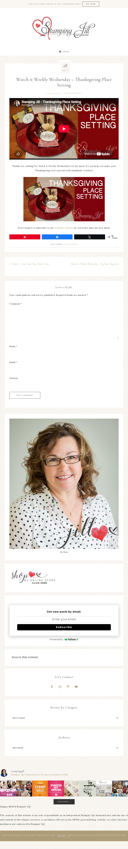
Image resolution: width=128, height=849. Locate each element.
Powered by (56, 639)
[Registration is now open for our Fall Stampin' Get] (104, 789)
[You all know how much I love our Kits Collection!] (72, 789)
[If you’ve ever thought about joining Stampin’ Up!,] (8, 789)
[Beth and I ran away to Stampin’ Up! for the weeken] (24, 789)
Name (13, 346)
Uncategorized (70, 244)
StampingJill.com (64, 28)
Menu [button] (66, 52)
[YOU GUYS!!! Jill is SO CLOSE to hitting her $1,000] (88, 789)
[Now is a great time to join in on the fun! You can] (56, 789)
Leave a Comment (72, 93)
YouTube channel (63, 227)
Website (13, 378)
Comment (15, 303)
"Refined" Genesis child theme (73, 835)
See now (91, 4)
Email (13, 362)
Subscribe (64, 627)
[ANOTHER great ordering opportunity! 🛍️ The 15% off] (40, 789)
